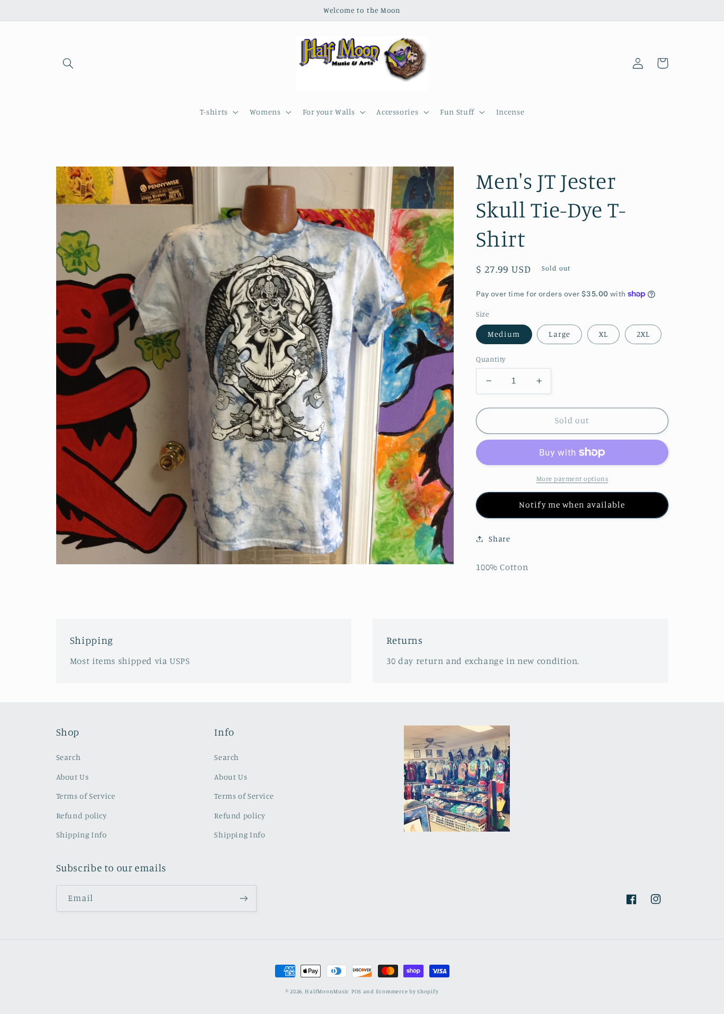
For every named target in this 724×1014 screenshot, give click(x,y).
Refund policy (81, 815)
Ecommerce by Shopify (407, 991)
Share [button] (499, 538)
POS (356, 991)
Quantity (490, 359)
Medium (504, 333)
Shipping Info (81, 834)
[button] (68, 63)
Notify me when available (572, 505)
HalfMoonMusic (327, 991)
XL (603, 333)
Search (68, 757)
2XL (643, 333)
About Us (72, 776)
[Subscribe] (243, 898)
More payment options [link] (572, 479)
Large (559, 333)
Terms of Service (86, 795)
